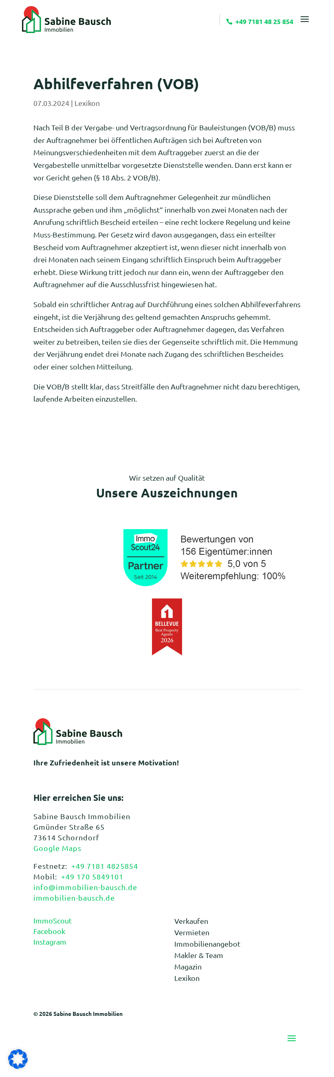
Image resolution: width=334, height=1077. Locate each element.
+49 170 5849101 (92, 876)
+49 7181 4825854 (104, 866)
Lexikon (87, 103)
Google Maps (57, 848)
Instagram (49, 941)
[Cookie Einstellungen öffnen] (18, 1066)
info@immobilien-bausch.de (85, 887)
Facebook (49, 931)
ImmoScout (52, 920)
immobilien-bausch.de (74, 897)
